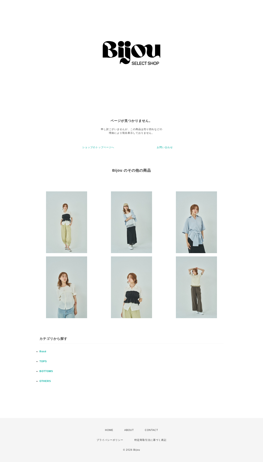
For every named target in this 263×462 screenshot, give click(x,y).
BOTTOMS (46, 371)
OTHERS (45, 381)
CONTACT (151, 430)
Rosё (42, 351)
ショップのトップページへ (98, 147)
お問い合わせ (165, 147)
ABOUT (129, 430)
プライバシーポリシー (110, 440)
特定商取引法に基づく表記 (150, 440)
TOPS (43, 361)
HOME (109, 430)
